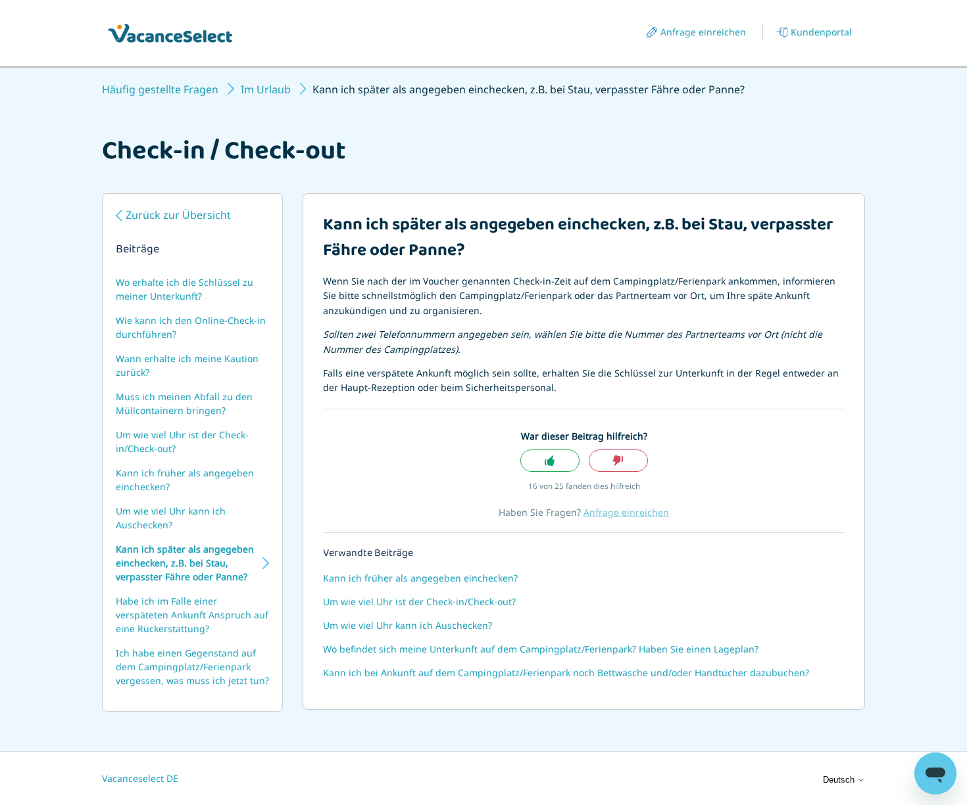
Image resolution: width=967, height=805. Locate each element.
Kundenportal (821, 32)
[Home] (170, 33)
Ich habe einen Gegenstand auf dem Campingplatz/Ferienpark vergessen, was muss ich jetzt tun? (192, 667)
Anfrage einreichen (703, 32)
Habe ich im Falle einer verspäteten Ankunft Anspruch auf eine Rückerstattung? (192, 615)
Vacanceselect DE (140, 778)
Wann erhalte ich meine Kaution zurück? (187, 365)
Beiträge (137, 250)
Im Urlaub (266, 89)
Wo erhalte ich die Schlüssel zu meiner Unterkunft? (184, 289)
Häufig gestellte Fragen (160, 89)
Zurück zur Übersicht (178, 215)
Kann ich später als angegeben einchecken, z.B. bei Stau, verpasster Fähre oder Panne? (185, 563)
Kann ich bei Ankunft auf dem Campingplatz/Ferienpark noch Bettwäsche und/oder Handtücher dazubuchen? (566, 672)
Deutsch (840, 780)
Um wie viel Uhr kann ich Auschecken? (171, 518)
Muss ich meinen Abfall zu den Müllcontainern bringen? (184, 403)
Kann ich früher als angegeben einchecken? (185, 480)
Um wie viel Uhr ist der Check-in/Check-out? (182, 441)
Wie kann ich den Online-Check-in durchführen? (191, 327)
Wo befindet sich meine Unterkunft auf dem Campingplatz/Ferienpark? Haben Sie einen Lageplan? (540, 649)
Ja (550, 460)
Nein (618, 460)
